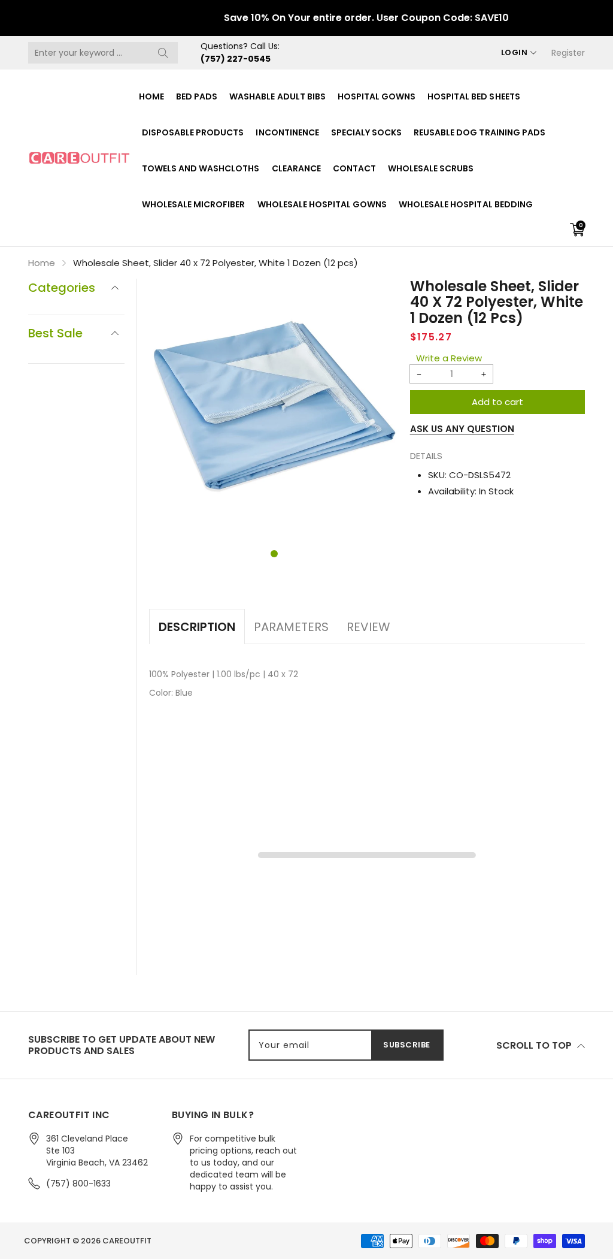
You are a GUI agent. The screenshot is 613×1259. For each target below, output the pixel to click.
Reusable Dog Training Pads (479, 132)
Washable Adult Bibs (277, 96)
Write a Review (449, 358)
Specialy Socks (366, 132)
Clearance (296, 168)
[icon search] (163, 53)
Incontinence (287, 132)
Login (514, 52)
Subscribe (406, 1044)
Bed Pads (196, 96)
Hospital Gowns (376, 96)
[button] (274, 554)
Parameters (291, 626)
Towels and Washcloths (201, 168)
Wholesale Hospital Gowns (322, 204)
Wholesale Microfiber (193, 204)
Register (568, 53)
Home (151, 96)
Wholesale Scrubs (431, 168)
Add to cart (497, 401)
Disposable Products (193, 132)
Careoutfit (126, 1240)
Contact (354, 168)
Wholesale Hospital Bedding (466, 204)
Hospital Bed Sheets (473, 96)
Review (368, 626)
